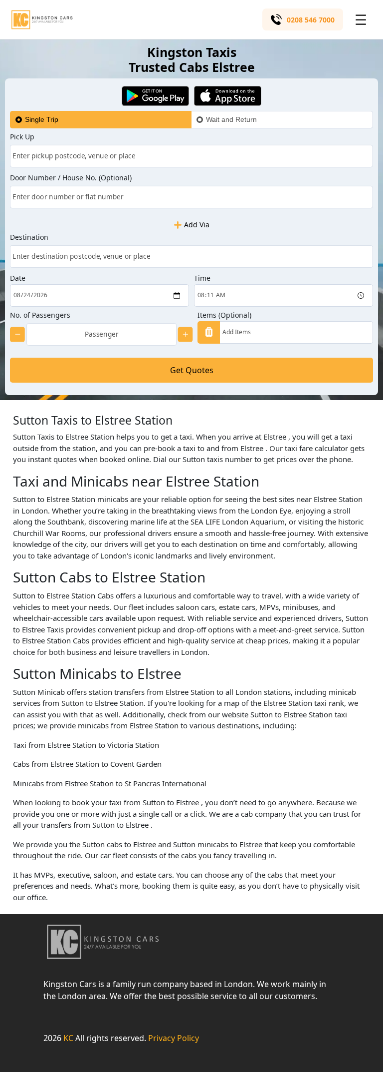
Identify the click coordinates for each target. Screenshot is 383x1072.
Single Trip (41, 119)
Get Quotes (191, 370)
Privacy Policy (173, 1038)
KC (68, 1038)
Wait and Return (231, 119)
